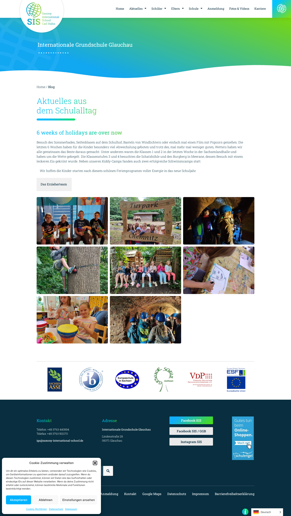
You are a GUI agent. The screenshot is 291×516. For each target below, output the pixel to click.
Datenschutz (56, 508)
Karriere (260, 8)
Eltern (175, 8)
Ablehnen (45, 500)
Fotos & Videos (239, 8)
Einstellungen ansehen (78, 500)
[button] (95, 463)
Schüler (156, 8)
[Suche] (108, 471)
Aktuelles (136, 8)
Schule (194, 8)
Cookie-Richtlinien (36, 508)
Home (120, 8)
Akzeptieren (18, 500)
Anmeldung (215, 8)
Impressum (71, 508)
